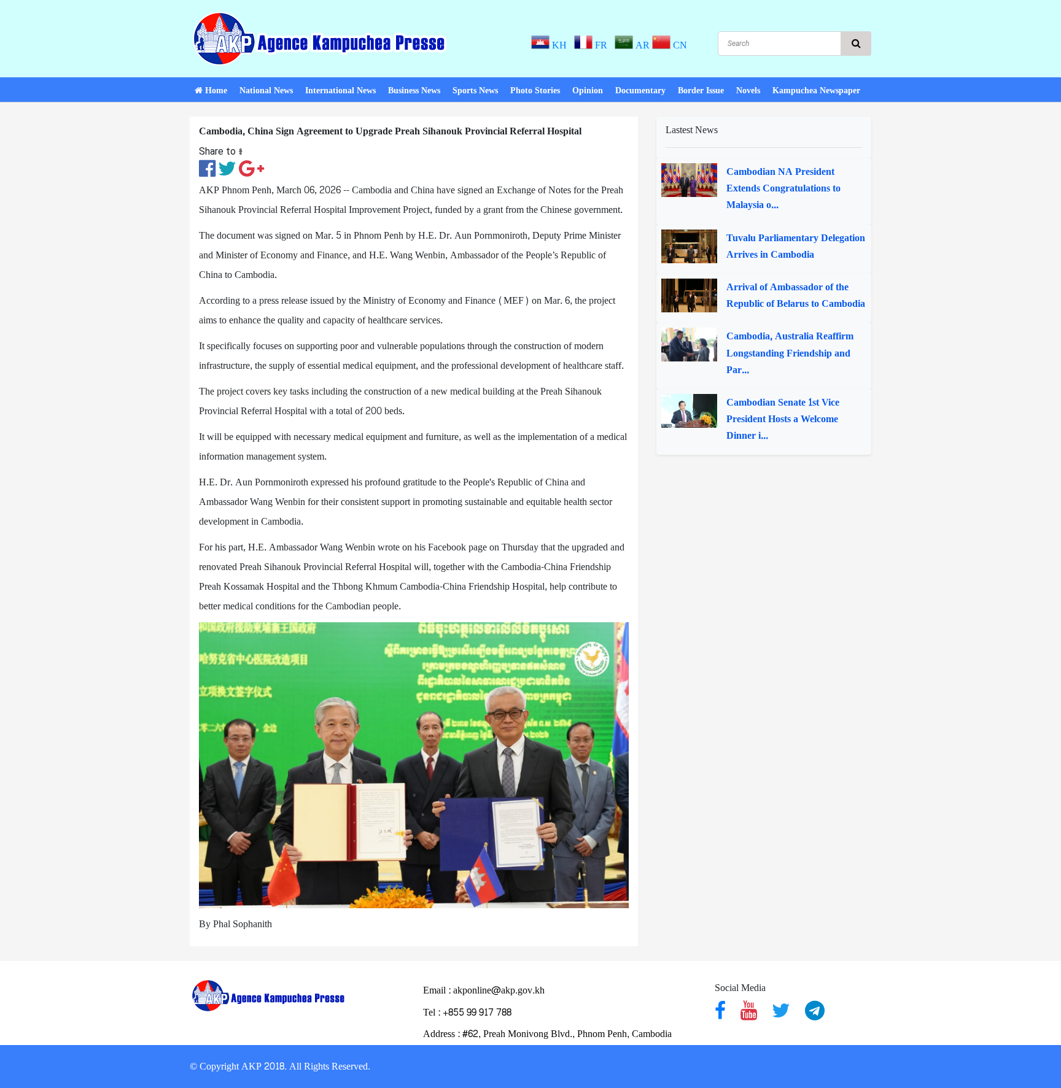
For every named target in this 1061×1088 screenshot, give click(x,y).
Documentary (640, 90)
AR (641, 45)
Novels (748, 90)
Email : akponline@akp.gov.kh (484, 990)
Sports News (475, 90)
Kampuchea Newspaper (816, 90)
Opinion (587, 90)
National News (266, 90)
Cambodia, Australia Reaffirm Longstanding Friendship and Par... (789, 353)
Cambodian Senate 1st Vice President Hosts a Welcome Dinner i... (782, 419)
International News (340, 90)
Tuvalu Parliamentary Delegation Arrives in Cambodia (795, 246)
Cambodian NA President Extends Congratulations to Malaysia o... (783, 188)
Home (215, 90)
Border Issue (701, 90)
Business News (414, 90)
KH (561, 45)
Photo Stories (535, 90)
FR (602, 45)
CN (678, 45)
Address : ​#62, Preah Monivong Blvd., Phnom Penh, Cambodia (547, 1034)
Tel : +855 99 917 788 (467, 1012)
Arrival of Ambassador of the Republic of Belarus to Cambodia (795, 295)
